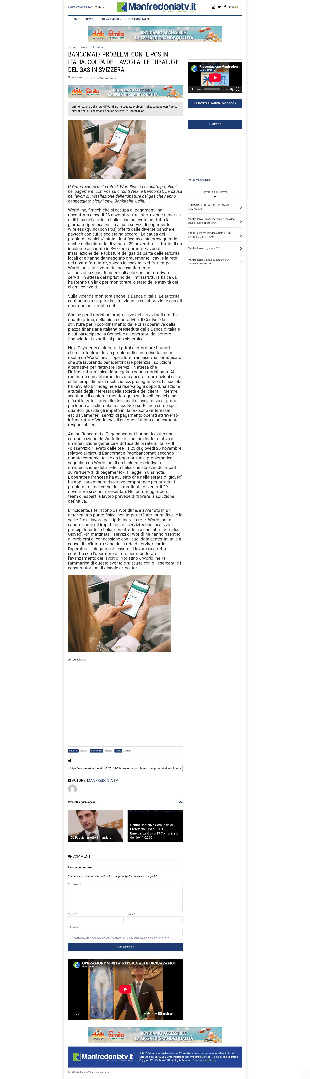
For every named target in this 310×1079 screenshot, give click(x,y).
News (89, 19)
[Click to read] (95, 826)
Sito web (73, 927)
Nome (72, 914)
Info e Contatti (138, 19)
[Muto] (231, 89)
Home (75, 19)
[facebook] (225, 7)
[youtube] (213, 7)
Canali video (110, 19)
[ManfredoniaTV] (156, 12)
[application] (215, 77)
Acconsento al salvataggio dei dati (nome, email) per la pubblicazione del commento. (120, 937)
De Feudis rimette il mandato (91, 837)
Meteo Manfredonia (199, 179)
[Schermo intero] (237, 89)
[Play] (192, 89)
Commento (75, 884)
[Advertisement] (125, 705)
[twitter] (219, 7)
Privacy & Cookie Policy (204, 1060)
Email (131, 914)
